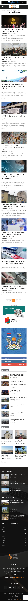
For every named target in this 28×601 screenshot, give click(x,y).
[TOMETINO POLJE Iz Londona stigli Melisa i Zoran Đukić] (5, 399)
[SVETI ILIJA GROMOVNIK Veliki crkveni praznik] (5, 510)
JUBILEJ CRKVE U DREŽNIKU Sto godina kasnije (6, 441)
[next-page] (20, 300)
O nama (11, 596)
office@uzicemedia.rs (18, 577)
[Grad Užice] (14, 341)
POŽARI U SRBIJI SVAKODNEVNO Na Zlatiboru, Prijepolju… (6, 457)
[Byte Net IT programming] (14, 2)
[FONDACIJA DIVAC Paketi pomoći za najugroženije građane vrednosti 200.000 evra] (14, 76)
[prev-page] (7, 300)
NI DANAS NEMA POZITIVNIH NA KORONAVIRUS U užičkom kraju (13, 262)
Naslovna (3, 10)
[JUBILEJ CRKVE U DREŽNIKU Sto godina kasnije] (7, 434)
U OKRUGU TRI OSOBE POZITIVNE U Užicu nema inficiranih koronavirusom (13, 176)
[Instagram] (10, 587)
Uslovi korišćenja (19, 593)
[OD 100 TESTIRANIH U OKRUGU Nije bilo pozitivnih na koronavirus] (14, 278)
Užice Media (4, 33)
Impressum (11, 593)
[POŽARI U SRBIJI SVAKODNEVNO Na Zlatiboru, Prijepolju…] (7, 450)
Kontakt (16, 596)
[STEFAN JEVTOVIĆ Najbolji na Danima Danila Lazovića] (14, 21)
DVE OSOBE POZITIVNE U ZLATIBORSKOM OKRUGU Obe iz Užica (12, 148)
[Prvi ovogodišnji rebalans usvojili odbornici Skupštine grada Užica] (21, 434)
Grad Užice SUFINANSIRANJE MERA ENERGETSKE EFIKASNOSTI (13, 205)
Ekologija (3, 201)
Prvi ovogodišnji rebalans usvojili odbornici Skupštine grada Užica (20, 441)
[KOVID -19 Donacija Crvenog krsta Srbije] (14, 108)
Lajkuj (24, 358)
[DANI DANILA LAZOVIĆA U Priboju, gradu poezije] (14, 49)
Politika (16, 438)
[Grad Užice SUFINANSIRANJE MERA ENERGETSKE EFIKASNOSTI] (14, 196)
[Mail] (18, 587)
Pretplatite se (22, 364)
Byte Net (19, 599)
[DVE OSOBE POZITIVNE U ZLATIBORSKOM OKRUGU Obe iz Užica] (14, 138)
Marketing (22, 595)
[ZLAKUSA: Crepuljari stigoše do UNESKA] (5, 414)
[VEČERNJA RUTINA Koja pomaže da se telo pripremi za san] (21, 450)
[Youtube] (22, 587)
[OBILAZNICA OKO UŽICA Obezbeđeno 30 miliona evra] (5, 392)
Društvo (3, 81)
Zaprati (23, 361)
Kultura (3, 26)
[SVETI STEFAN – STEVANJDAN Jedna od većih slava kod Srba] (5, 517)
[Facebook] (5, 587)
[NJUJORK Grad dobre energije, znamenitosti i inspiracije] (5, 421)
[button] (2, 7)
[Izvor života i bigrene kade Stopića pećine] (5, 406)
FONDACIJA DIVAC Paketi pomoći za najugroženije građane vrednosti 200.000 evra (13, 86)
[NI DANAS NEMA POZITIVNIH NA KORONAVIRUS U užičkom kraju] (14, 253)
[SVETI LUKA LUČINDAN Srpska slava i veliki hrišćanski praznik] (5, 376)
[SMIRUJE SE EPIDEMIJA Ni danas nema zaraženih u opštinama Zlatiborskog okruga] (14, 224)
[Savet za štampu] (14, 315)
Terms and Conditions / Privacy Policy (11, 595)
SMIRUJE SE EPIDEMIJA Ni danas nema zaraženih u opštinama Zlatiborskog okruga (13, 234)
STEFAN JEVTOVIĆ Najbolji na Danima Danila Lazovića (12, 30)
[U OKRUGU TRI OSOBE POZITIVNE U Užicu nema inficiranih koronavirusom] (14, 166)
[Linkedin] (14, 587)
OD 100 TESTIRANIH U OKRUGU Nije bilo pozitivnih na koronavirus (13, 287)
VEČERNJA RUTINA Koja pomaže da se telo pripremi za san (20, 457)
